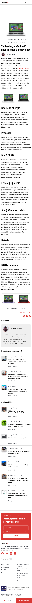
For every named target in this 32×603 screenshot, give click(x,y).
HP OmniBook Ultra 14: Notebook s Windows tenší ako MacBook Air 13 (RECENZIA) (17, 391)
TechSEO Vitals (19, 595)
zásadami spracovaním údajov (19, 531)
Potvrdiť (16, 536)
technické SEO (5, 595)
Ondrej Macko (12, 456)
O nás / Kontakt (5, 564)
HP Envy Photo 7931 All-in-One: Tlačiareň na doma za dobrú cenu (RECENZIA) (17, 362)
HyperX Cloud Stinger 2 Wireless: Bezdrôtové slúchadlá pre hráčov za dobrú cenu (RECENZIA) (18, 376)
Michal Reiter (11, 54)
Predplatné (4, 573)
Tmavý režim (5, 559)
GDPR (18, 577)
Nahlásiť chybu (24, 312)
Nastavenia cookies (22, 580)
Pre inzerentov (5, 567)
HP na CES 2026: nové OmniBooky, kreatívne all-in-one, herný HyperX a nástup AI (18, 480)
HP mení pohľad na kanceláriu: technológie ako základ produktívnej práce (18, 495)
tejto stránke (24, 68)
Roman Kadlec (12, 429)
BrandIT (3, 570)
